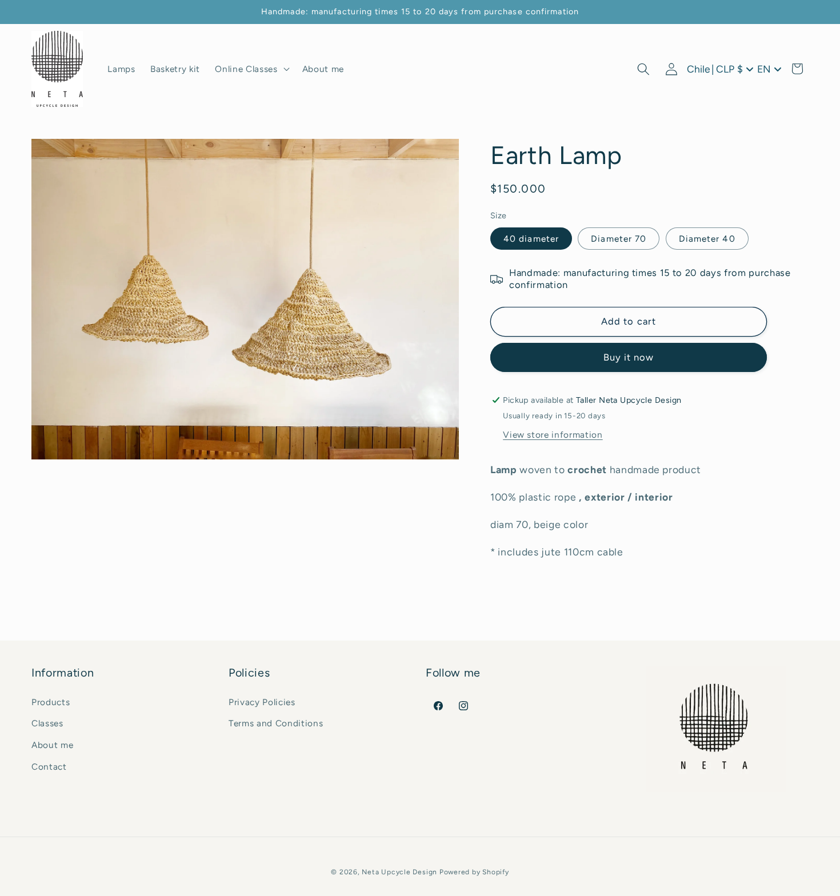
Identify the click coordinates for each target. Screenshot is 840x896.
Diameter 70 (618, 238)
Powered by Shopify (474, 871)
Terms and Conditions (276, 723)
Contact (49, 766)
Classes (47, 723)
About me (52, 744)
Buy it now (628, 357)
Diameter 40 (707, 238)
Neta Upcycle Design (399, 871)
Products (50, 702)
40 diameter (531, 238)
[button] (250, 69)
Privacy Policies (262, 702)
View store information (553, 435)
